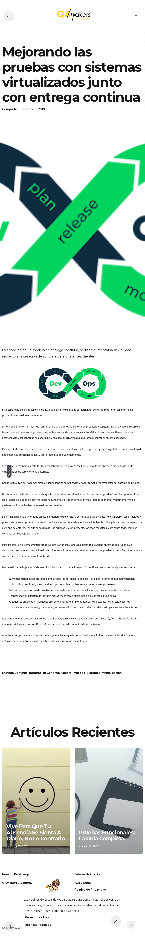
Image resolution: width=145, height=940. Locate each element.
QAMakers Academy (17, 882)
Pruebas (79, 673)
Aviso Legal (83, 882)
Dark (9, 472)
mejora (66, 673)
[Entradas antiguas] (131, 925)
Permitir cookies (37, 917)
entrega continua (15, 673)
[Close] (116, 921)
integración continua (44, 673)
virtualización (112, 673)
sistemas (93, 673)
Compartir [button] (9, 109)
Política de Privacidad (90, 889)
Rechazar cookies (38, 924)
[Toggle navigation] (136, 15)
